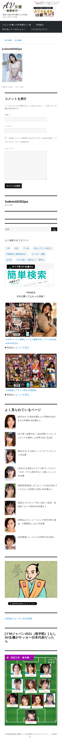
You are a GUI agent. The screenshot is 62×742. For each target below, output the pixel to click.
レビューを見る (21, 347)
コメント (9, 148)
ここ (45, 3)
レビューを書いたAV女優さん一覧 (16, 25)
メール (8, 126)
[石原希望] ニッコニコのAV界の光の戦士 (36, 537)
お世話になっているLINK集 (18, 618)
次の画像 (18, 40)
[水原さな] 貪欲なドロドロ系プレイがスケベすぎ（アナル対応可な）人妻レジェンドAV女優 (37, 472)
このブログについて (39, 29)
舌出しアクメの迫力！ (43, 248)
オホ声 (9, 260)
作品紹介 (40, 25)
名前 (7, 115)
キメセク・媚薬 (38, 254)
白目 (16, 248)
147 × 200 (19, 87)
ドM (8, 248)
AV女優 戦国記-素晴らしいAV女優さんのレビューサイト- (27, 734)
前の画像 (8, 40)
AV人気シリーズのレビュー (13, 29)
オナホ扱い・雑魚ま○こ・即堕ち (30, 260)
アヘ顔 (26, 248)
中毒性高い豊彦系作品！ (16, 254)
